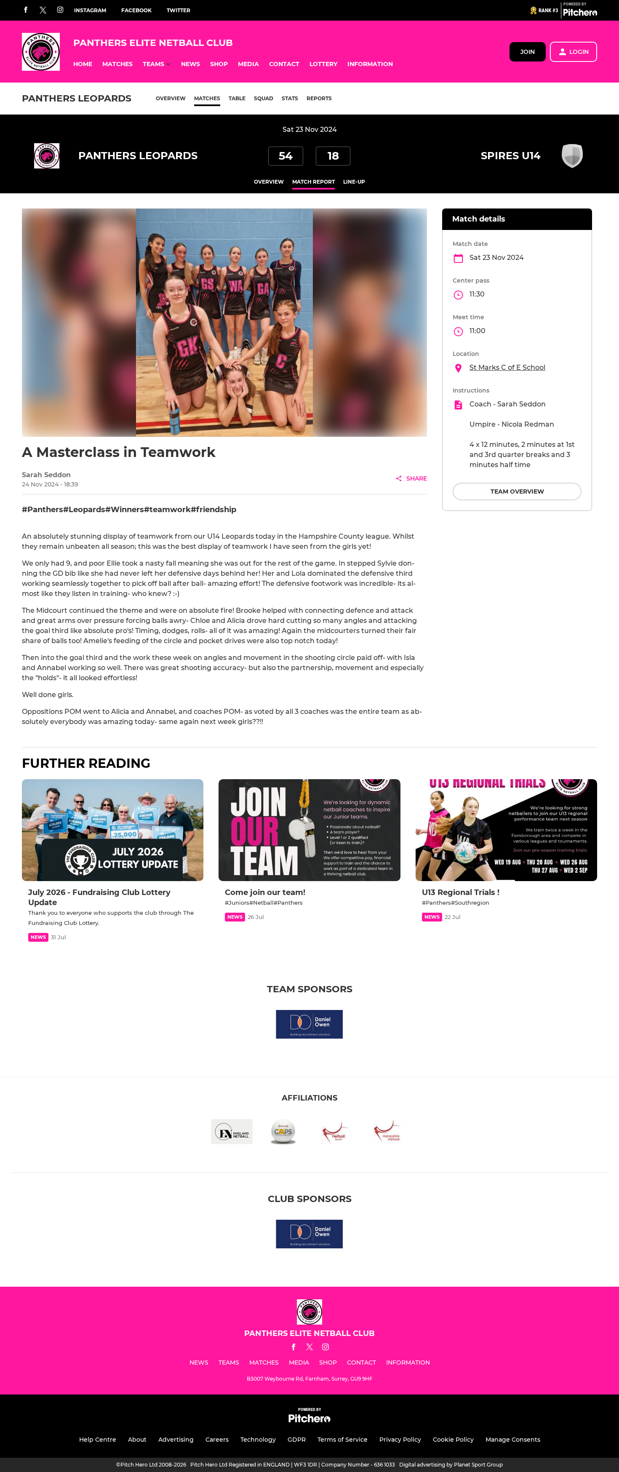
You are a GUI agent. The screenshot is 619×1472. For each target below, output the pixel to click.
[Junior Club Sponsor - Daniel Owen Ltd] (309, 1026)
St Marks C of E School (507, 367)
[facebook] (25, 10)
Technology (258, 1439)
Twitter (178, 10)
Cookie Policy (453, 1439)
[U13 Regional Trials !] (506, 830)
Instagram (90, 10)
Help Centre (97, 1439)
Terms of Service (343, 1439)
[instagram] (60, 10)
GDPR (297, 1439)
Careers (217, 1439)
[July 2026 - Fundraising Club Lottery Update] (112, 830)
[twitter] (43, 10)
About (137, 1439)
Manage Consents (513, 1439)
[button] (82, 64)
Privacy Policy (400, 1439)
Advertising (176, 1439)
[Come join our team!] (309, 830)
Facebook (136, 10)
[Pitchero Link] (580, 14)
